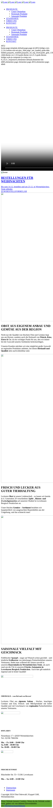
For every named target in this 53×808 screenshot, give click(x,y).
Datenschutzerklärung (16, 806)
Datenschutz (11, 788)
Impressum (10, 790)
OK (5, 806)
